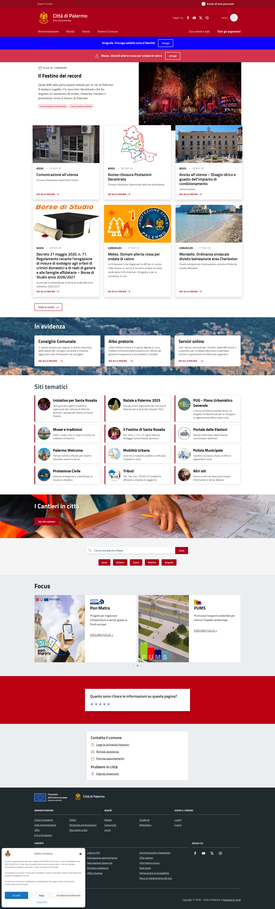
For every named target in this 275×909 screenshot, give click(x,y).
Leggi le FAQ (93, 853)
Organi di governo (43, 820)
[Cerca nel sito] (234, 17)
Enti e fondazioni (43, 835)
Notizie (108, 820)
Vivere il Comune (108, 31)
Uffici (37, 830)
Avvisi (107, 830)
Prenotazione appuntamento (102, 858)
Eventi (177, 825)
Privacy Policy (41, 902)
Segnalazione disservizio (99, 863)
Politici (72, 820)
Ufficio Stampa (94, 873)
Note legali (145, 868)
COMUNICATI (115, 247)
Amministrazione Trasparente (154, 853)
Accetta (16, 895)
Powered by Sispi (232, 900)
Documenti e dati (199, 31)
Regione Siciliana (45, 3)
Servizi (86, 31)
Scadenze (144, 820)
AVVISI (40, 168)
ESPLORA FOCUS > (101, 630)
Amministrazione (48, 31)
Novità (70, 31)
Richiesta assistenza (97, 868)
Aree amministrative (45, 825)
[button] (80, 853)
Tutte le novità (46, 307)
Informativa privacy (149, 863)
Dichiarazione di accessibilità (154, 873)
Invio (181, 550)
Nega (41, 895)
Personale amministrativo (82, 825)
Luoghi (177, 820)
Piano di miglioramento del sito (155, 878)
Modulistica (145, 825)
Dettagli (165, 43)
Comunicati (110, 825)
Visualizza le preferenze (68, 895)
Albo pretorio (146, 858)
